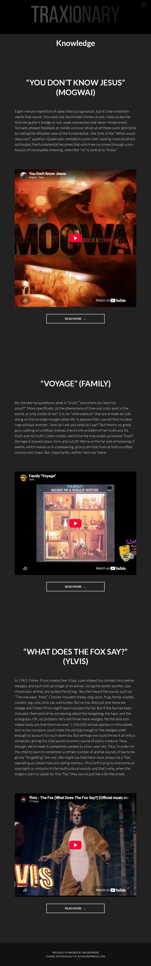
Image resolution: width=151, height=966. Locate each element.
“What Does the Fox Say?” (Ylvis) (75, 656)
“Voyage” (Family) (76, 383)
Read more (81, 320)
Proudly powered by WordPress (75, 952)
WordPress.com (93, 956)
